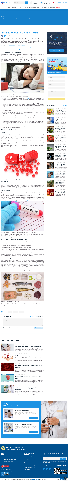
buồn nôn (21, 200)
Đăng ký (59, 2)
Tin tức (41, 7)
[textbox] (56, 88)
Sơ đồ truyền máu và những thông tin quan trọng (28, 356)
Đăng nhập (64, 2)
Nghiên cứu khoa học (35, 7)
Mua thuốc (58, 7)
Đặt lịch (33, 418)
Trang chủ (3, 18)
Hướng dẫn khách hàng (26, 7)
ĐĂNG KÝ (63, 458)
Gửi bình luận (37, 327)
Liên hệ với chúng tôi (56, 50)
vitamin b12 (21, 311)
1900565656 (5, 456)
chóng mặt (27, 200)
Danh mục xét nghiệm (51, 7)
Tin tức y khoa (10, 18)
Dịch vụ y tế (19, 7)
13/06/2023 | (14, 45)
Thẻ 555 (45, 7)
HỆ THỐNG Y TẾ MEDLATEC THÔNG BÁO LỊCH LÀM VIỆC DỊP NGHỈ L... (60, 193)
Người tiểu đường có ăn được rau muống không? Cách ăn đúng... (61, 130)
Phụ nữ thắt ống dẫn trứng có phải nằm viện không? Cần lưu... (60, 121)
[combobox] (56, 88)
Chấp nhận (63, 479)
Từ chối (57, 479)
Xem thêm (65, 105)
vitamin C (35, 264)
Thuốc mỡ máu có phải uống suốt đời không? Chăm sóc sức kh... (60, 166)
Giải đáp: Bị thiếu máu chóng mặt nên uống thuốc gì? (29, 346)
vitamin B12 (26, 98)
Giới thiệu (14, 7)
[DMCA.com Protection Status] (5, 473)
